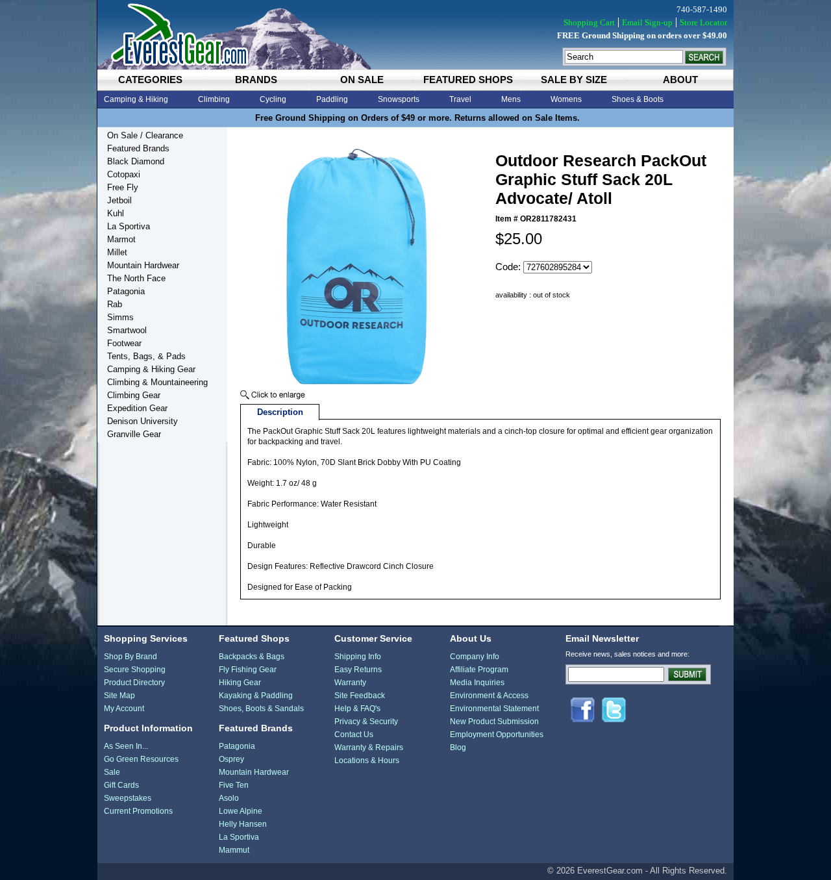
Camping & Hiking (136, 99)
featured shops (468, 79)
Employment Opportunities (496, 734)
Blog (458, 747)
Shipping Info (357, 656)
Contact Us (353, 734)
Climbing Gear (133, 395)
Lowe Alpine (240, 811)
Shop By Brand (130, 656)
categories (150, 79)
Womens (566, 99)
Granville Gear (134, 434)
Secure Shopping (135, 669)
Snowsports (398, 99)
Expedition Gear (137, 408)
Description (280, 412)
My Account (124, 708)
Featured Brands (138, 148)
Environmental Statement (494, 708)
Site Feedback (359, 695)
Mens (511, 99)
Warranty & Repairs (368, 747)
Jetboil (119, 200)
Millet (117, 252)
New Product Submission (494, 721)
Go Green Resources (141, 759)
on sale (362, 79)
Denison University (142, 421)
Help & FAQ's (357, 708)
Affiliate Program (479, 669)
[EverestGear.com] (415, 34)
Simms (120, 317)
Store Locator (703, 22)
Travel (460, 99)
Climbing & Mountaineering (157, 382)
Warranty (350, 682)
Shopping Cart (589, 22)
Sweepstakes (127, 798)
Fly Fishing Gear (248, 669)
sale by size (574, 79)
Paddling (332, 99)
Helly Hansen (243, 824)
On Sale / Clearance (145, 135)
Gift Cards (121, 785)
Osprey (231, 759)
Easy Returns (358, 669)
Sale (112, 772)
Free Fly (122, 187)
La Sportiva (128, 226)
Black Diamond (135, 161)
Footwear (124, 343)
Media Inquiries (477, 682)
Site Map (119, 695)
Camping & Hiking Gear (151, 369)
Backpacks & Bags (251, 656)
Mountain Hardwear (143, 265)
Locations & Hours (366, 760)
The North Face (136, 278)
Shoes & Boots (638, 99)
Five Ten (234, 785)
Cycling (273, 99)
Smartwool (127, 330)
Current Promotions (138, 811)
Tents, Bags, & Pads (146, 356)
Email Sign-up (647, 22)
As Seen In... (126, 746)
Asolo (229, 798)
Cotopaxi (123, 174)
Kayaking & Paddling (256, 695)
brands (256, 79)
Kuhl (115, 213)
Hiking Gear (240, 682)
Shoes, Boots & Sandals (261, 708)
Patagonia (126, 291)
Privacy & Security (366, 721)
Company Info (474, 656)
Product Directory (134, 682)
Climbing (214, 99)
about (680, 79)
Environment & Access (489, 695)
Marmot (121, 239)
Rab (114, 304)
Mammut (234, 850)
